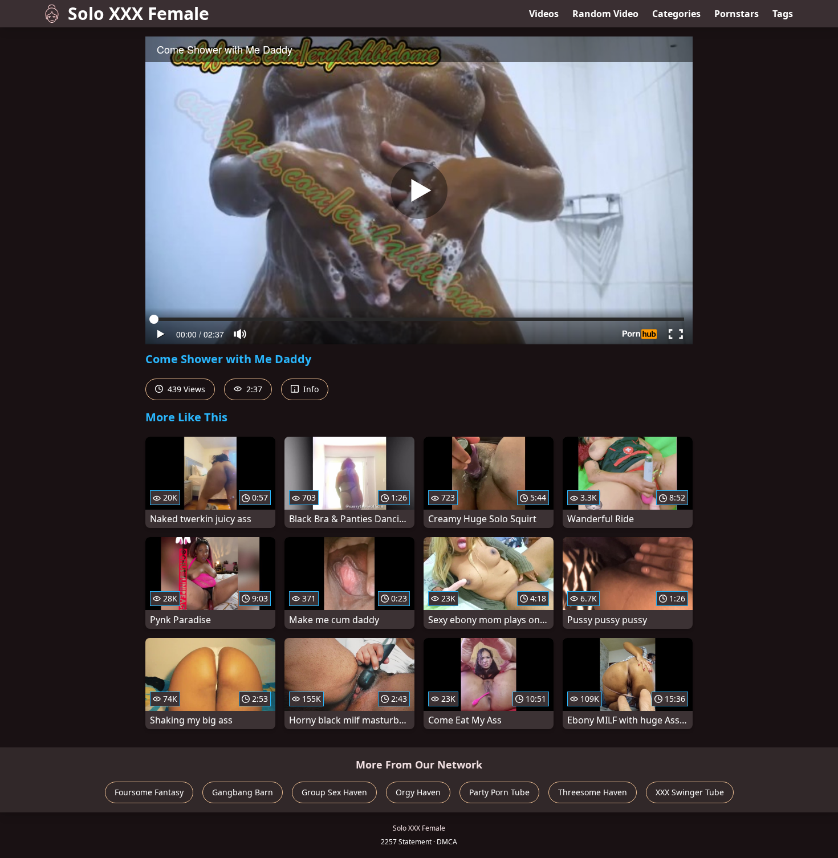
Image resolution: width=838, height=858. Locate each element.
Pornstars (736, 13)
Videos (544, 13)
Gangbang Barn (242, 792)
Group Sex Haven (334, 792)
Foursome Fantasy (149, 792)
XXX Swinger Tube (690, 792)
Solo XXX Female (138, 13)
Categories (676, 13)
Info (310, 389)
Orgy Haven (418, 792)
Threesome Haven (592, 792)
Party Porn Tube (499, 792)
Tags (782, 13)
